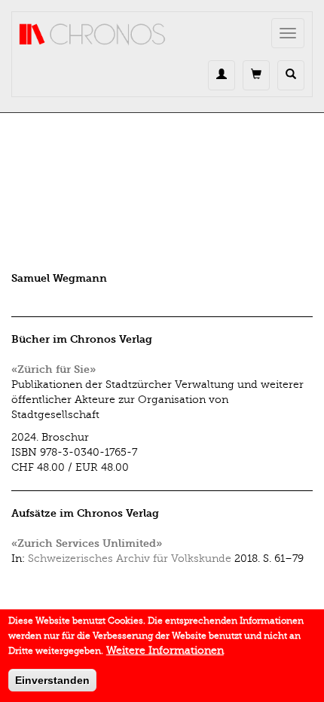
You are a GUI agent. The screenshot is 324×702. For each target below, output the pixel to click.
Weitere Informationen (165, 650)
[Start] (92, 34)
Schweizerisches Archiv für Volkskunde (129, 558)
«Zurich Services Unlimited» (86, 543)
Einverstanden (52, 680)
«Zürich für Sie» (53, 369)
